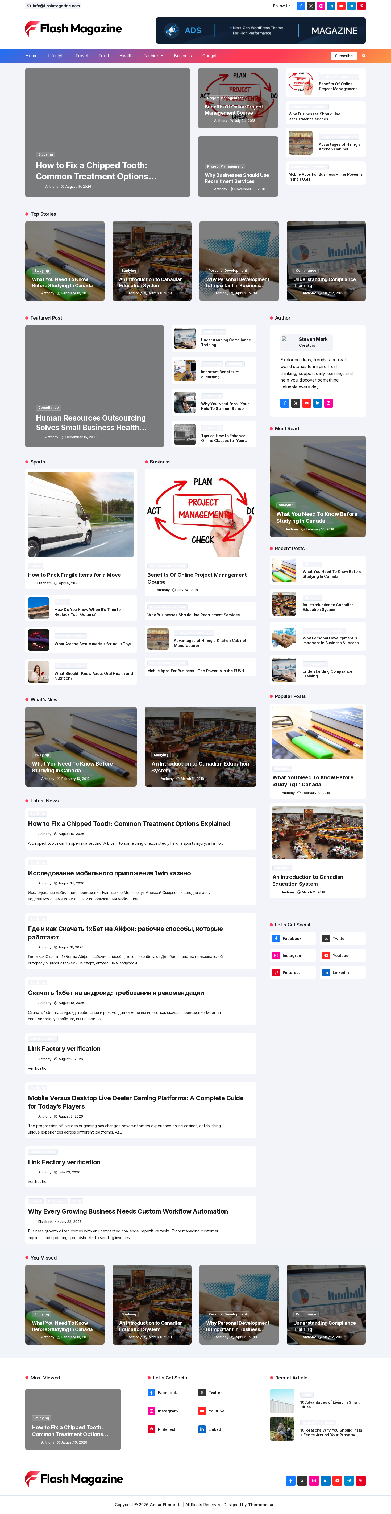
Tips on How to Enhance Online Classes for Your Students (223, 440)
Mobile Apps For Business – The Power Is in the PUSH (195, 670)
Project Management (225, 98)
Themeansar (261, 1504)
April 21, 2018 (246, 293)
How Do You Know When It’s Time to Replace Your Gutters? (88, 612)
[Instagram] (276, 955)
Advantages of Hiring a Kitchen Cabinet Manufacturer (340, 149)
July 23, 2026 (69, 1172)
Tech (76, 1201)
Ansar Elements (166, 1504)
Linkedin (341, 972)
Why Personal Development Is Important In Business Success (237, 286)
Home (31, 55)
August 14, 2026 (71, 883)
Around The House (318, 1423)
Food (104, 55)
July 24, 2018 (244, 121)
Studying (45, 154)
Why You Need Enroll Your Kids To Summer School (225, 406)
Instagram (293, 955)
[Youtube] (326, 955)
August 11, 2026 (71, 947)
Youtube (341, 955)
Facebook (292, 938)
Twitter (339, 938)
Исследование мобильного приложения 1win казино (109, 873)
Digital (35, 1201)
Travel (81, 55)
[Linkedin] (326, 972)
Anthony (51, 187)
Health (126, 55)
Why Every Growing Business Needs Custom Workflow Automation (128, 1211)
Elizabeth (44, 583)
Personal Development (228, 271)
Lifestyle (56, 55)
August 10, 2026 (71, 1003)
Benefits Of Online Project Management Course (338, 89)
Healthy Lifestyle (71, 636)
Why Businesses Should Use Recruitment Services (314, 116)
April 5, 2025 (69, 583)
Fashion (151, 55)
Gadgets (210, 55)
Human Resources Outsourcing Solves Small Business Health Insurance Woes (91, 427)
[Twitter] (326, 938)
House (35, 566)
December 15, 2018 (81, 437)
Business (183, 55)
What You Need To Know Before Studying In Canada (72, 767)
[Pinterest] (276, 972)
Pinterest (291, 972)
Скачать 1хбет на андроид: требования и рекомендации (116, 993)
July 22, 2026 (71, 1221)
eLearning (212, 364)
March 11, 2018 (160, 293)
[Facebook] (276, 938)
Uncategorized (42, 1038)
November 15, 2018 (249, 189)
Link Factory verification (64, 1048)
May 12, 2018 (333, 293)
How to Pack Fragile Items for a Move (74, 575)
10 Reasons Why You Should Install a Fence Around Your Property (332, 1432)
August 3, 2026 (71, 1116)
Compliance (306, 271)
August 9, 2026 (71, 1059)
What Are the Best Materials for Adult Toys (93, 644)
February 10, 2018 (75, 293)
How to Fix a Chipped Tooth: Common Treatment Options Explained (92, 176)
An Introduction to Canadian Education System (328, 607)
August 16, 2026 (78, 187)
